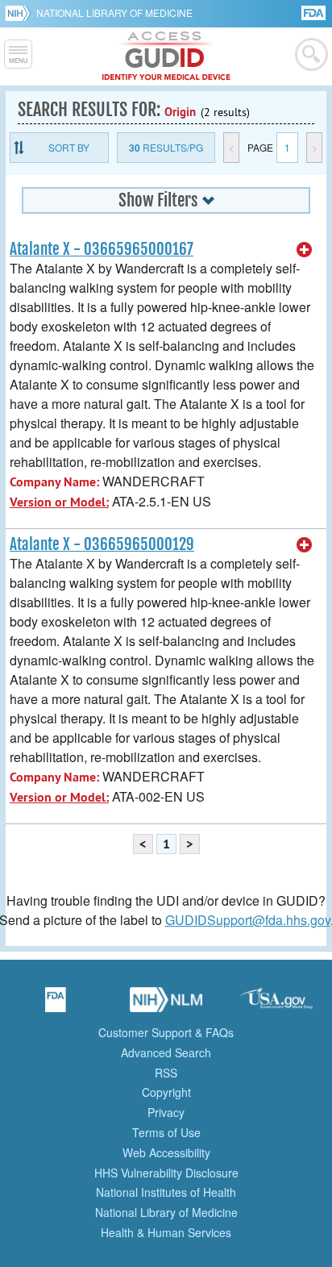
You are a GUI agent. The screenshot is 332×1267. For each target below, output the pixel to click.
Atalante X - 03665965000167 (101, 249)
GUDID (166, 56)
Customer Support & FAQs (166, 1032)
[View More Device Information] (305, 250)
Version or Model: (59, 502)
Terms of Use (166, 1132)
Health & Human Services (166, 1232)
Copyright (166, 1092)
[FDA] (314, 12)
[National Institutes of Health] (20, 13)
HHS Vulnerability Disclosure (166, 1173)
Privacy (166, 1112)
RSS (166, 1073)
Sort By (68, 147)
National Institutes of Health (166, 1192)
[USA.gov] (276, 1005)
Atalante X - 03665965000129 (102, 544)
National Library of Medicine (114, 12)
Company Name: (54, 481)
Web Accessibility (166, 1152)
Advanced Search (166, 1052)
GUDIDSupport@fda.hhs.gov (247, 920)
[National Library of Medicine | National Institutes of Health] (166, 1005)
